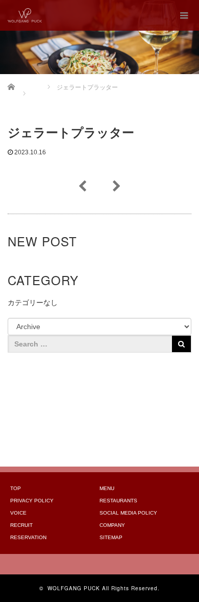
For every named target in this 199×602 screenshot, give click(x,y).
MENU (107, 488)
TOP (15, 488)
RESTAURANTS (118, 500)
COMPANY (112, 525)
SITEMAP (111, 537)
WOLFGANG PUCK (73, 588)
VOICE (18, 513)
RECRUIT (21, 525)
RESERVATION (28, 537)
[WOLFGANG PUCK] (25, 15)
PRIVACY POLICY (32, 500)
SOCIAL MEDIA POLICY (128, 513)
